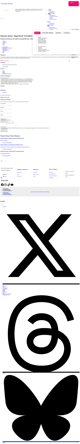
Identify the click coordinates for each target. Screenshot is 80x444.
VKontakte (4, 291)
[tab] (47, 33)
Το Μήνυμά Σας (3, 126)
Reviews (5, 42)
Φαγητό (51, 18)
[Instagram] (5, 184)
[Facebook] (2, 184)
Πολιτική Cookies (6, 189)
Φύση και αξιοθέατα (53, 19)
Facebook (4, 206)
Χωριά (34, 176)
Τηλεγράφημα (5, 287)
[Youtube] (12, 184)
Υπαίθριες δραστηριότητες (69, 171)
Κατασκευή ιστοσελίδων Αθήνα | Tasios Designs (40, 191)
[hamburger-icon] (77, 29)
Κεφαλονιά (35, 172)
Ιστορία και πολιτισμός (54, 16)
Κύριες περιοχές (36, 174)
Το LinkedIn (5, 288)
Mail (3, 292)
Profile (4, 41)
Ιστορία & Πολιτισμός (53, 175)
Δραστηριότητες (52, 15)
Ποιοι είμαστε (52, 11)
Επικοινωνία (52, 12)
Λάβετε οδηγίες (5, 66)
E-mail (1, 122)
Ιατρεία (66, 176)
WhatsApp (4, 285)
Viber (4, 286)
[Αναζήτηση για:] (8, 10)
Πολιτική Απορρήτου (7, 190)
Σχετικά (49, 10)
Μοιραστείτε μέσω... (6, 294)
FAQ (18, 174)
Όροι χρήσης (6, 188)
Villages (73, 57)
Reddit (4, 290)
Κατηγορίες (73, 29)
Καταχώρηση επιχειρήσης (7, 3)
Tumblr (4, 289)
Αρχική (49, 9)
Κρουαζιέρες (51, 177)
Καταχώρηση (19, 172)
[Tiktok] (8, 184)
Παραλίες (51, 17)
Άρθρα (49, 14)
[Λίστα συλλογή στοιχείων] (0, 88)
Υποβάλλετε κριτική (4, 129)
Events (4, 43)
